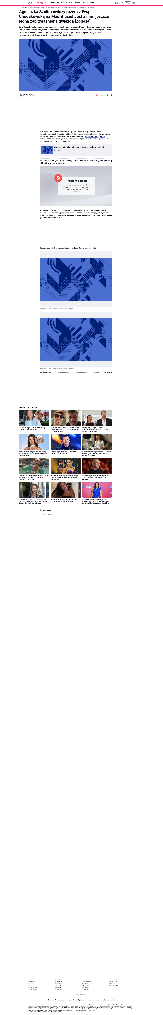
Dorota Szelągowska (86, 981)
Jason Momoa (58, 987)
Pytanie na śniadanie (114, 979)
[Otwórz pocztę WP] (116, 2)
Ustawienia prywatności (107, 1000)
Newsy (53, 2)
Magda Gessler (85, 987)
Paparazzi (69, 2)
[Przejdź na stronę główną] (30, 4)
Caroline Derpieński (32, 989)
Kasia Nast (30, 983)
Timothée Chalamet (59, 979)
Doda (29, 985)
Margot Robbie (58, 989)
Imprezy (77, 2)
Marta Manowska (86, 983)
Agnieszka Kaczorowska (33, 979)
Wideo (92, 2)
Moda (84, 2)
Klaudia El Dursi (85, 985)
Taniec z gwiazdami (113, 985)
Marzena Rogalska (86, 989)
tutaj (60, 1011)
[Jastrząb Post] (42, 2)
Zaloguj (128, 2)
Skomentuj (100, 95)
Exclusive (60, 2)
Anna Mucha (85, 979)
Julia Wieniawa (58, 981)
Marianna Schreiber (32, 987)
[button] (121, 3)
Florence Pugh (58, 983)
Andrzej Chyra (58, 985)
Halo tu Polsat (112, 983)
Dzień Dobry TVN (113, 981)
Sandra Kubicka (31, 981)
